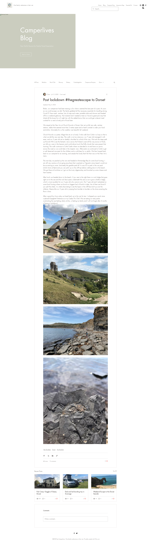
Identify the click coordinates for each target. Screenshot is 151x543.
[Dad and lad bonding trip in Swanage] (75, 481)
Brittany (68, 82)
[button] (114, 82)
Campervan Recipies (90, 82)
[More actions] (107, 94)
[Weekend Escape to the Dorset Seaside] (103, 481)
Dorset (53, 449)
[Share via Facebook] (44, 456)
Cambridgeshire (78, 82)
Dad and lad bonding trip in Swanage (74, 493)
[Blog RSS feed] (143, 8)
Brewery (61, 82)
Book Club (52, 82)
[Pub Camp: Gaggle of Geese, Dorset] (47, 481)
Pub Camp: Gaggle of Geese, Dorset (47, 493)
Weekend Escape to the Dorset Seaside (103, 493)
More (100, 82)
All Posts (36, 82)
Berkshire (44, 82)
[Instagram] (140, 5)
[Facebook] (146, 5)
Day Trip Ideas (47, 449)
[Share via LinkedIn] (52, 456)
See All (115, 471)
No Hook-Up (60, 449)
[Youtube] (143, 5)
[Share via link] (57, 456)
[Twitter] (77, 533)
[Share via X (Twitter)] (48, 456)
